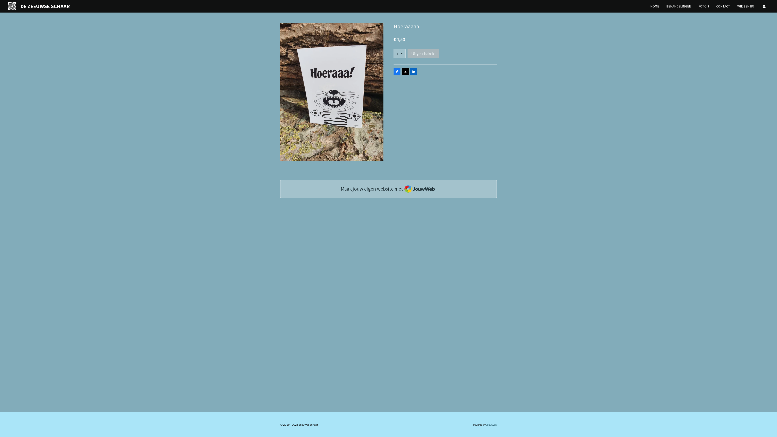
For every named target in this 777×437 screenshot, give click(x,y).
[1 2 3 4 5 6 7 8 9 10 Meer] (400, 53)
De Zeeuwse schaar (45, 6)
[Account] (764, 6)
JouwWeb (491, 424)
